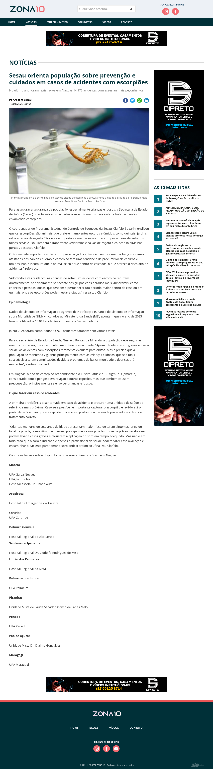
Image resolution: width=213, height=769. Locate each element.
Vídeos (107, 22)
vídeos (114, 728)
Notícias (31, 22)
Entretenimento (57, 22)
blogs (93, 728)
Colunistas (85, 22)
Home (11, 22)
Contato (126, 22)
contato (136, 728)
